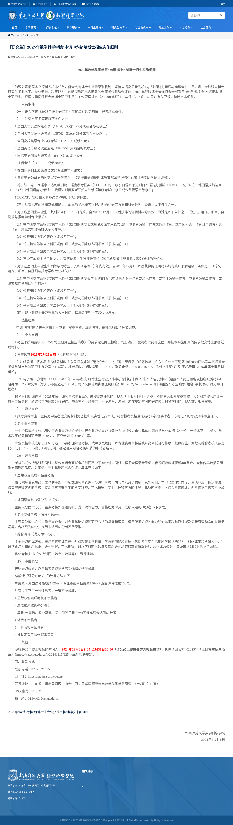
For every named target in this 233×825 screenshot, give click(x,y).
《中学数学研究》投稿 (66, 4)
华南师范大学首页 (18, 4)
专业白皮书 (142, 27)
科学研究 (72, 27)
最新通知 (24, 35)
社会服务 (205, 27)
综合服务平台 (41, 4)
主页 (12, 35)
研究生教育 (118, 27)
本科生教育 (94, 27)
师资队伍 (51, 27)
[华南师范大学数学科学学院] (46, 15)
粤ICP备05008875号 (93, 820)
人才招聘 (185, 27)
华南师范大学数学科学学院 (24, 57)
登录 (223, 4)
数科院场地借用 (92, 4)
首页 (14, 27)
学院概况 (30, 27)
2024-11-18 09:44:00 (51, 57)
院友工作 (164, 27)
